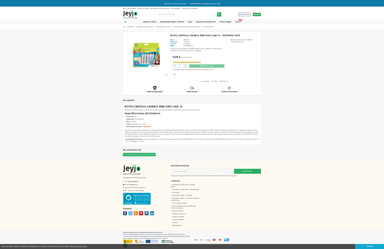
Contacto (175, 222)
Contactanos (176, 8)
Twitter (130, 213)
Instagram (147, 213)
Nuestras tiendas (143, 8)
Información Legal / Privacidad (182, 195)
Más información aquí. (79, 246)
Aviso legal (175, 192)
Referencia (173, 42)
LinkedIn (152, 213)
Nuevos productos (178, 217)
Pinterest (225, 81)
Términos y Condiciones (190, 8)
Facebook (125, 213)
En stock (173, 44)
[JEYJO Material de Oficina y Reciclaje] (130, 14)
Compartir (206, 81)
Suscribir (248, 171)
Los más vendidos (129, 8)
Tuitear (215, 81)
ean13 (172, 46)
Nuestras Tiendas (177, 211)
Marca (172, 40)
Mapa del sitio (176, 225)
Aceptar (369, 246)
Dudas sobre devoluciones (161, 8)
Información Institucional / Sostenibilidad (185, 189)
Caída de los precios (178, 214)
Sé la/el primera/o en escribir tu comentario (139, 154)
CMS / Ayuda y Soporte (179, 203)
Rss (136, 213)
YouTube (141, 213)
